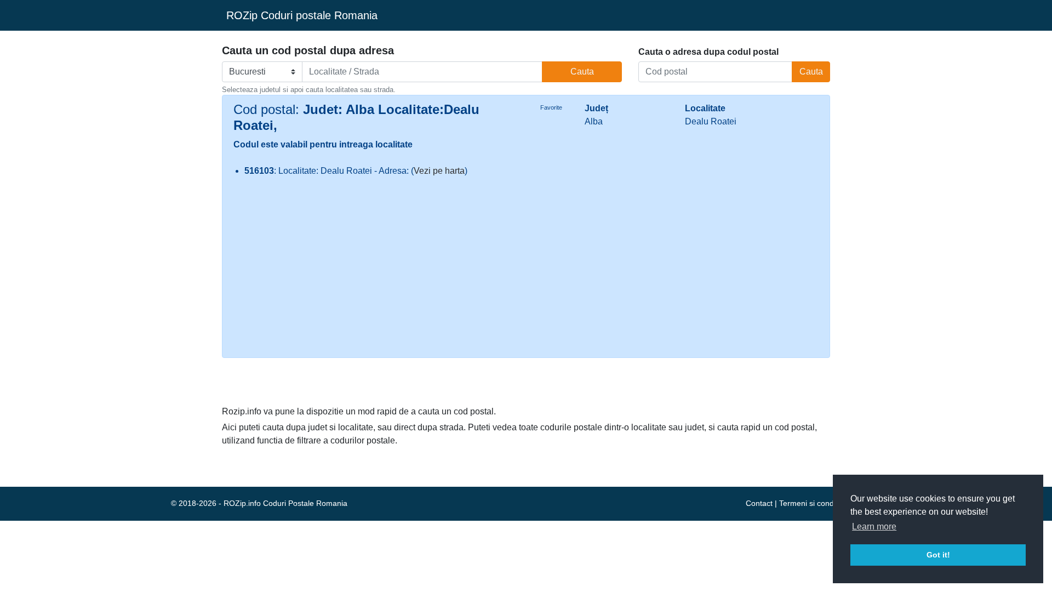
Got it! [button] (938, 554)
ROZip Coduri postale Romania (302, 15)
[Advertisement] (526, 268)
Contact (759, 503)
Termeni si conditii (810, 503)
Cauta (582, 71)
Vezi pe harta (439, 170)
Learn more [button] (874, 526)
